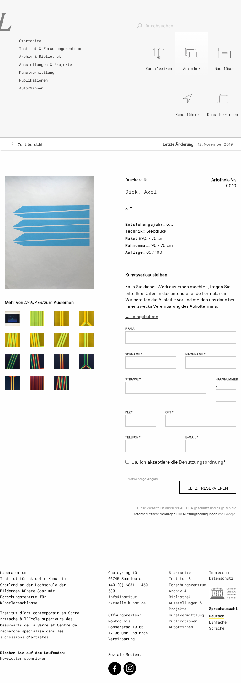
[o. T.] (49, 231)
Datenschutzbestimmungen (154, 513)
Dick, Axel (141, 191)
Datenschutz (221, 578)
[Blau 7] (37, 383)
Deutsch (216, 615)
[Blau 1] (61, 383)
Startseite (30, 40)
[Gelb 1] (86, 340)
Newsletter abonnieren (23, 658)
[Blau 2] (37, 361)
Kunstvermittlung (36, 72)
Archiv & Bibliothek (40, 56)
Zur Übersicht (30, 144)
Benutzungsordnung (201, 461)
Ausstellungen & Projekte (45, 64)
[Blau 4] (86, 361)
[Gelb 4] (86, 318)
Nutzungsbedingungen (200, 513)
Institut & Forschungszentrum (50, 48)
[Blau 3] (61, 361)
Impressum (219, 572)
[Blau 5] (12, 383)
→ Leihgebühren (141, 315)
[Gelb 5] (12, 340)
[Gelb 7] (61, 340)
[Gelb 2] (37, 318)
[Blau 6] (12, 361)
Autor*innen (31, 87)
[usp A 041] (12, 318)
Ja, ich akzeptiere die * (179, 461)
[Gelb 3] (61, 318)
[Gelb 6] (37, 340)
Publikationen (33, 80)
